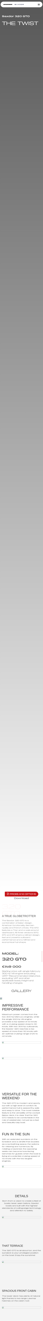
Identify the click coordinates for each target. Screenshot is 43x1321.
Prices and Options (23, 894)
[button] (38, 4)
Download (21, 898)
